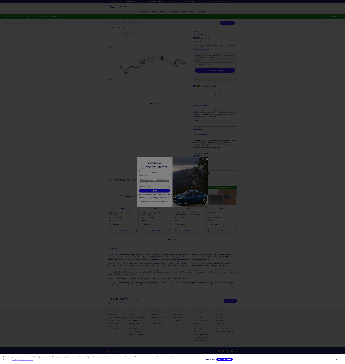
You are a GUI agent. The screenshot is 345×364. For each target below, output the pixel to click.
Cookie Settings (210, 359)
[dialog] (172, 359)
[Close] (337, 359)
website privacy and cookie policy (22, 360)
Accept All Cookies (224, 359)
